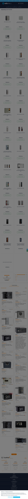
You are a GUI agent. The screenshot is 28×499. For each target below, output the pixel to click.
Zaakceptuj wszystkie (17, 497)
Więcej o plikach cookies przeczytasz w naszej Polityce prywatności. (9, 495)
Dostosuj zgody (10, 497)
